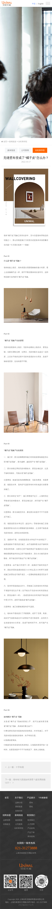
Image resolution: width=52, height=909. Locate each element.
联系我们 (31, 815)
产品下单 (31, 832)
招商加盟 (7, 815)
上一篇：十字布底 (16, 767)
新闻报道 (12, 142)
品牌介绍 (18, 803)
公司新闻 (25, 150)
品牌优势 (6, 820)
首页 (5, 142)
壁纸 (31, 807)
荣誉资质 (18, 807)
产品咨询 (31, 828)
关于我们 (19, 798)
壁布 (31, 803)
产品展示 (31, 798)
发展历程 (18, 811)
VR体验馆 (43, 798)
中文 (34, 4)
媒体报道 (11, 150)
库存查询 (31, 836)
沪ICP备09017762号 (26, 905)
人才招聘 (31, 824)
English (40, 4)
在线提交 (6, 824)
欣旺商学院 (22, 142)
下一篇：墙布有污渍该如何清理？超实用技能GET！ (25, 781)
